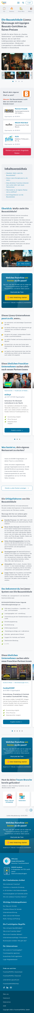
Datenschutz (7, 1002)
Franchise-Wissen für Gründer (12, 909)
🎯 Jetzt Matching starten (17, 297)
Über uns (6, 994)
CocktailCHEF (9, 688)
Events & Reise (7, 683)
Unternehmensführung (10, 912)
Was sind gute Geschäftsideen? (12, 928)
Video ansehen (25, 264)
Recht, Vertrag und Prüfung (11, 919)
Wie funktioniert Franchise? (11, 884)
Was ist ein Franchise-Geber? (12, 931)
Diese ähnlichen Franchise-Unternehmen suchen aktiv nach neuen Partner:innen (17, 185)
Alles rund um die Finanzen (11, 916)
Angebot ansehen (16, 430)
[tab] (8, 75)
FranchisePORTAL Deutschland (12, 972)
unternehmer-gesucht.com (11, 980)
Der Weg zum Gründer (10, 906)
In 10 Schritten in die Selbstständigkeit (15, 890)
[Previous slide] (26, 810)
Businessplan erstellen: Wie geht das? (15, 941)
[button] (23, 2)
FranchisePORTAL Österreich (12, 976)
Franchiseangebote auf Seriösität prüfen (15, 894)
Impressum (6, 998)
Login (29, 3)
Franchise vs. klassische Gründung (13, 887)
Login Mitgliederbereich (10, 959)
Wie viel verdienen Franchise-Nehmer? (15, 897)
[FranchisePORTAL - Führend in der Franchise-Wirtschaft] (4, 2)
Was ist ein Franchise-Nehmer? (12, 934)
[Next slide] (30, 810)
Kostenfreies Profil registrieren (12, 956)
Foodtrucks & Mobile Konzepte (24, 391)
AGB (4, 1006)
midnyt (8, 395)
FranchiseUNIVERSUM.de (11, 984)
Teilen (29, 51)
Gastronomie (8, 391)
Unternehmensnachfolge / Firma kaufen (15, 937)
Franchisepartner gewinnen (11, 953)
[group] (9, 799)
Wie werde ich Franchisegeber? (12, 950)
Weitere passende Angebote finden (17, 151)
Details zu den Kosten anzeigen (16, 488)
